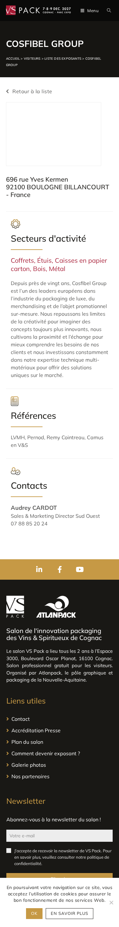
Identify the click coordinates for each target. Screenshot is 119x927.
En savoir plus (69, 913)
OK (34, 913)
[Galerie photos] (59, 765)
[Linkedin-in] (39, 569)
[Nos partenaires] (59, 776)
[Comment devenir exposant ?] (59, 753)
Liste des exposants (62, 59)
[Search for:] (107, 10)
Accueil (13, 59)
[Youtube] (80, 569)
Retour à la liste (31, 91)
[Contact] (59, 719)
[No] (111, 902)
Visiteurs (32, 59)
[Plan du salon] (59, 742)
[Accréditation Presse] (59, 730)
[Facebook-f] (60, 569)
